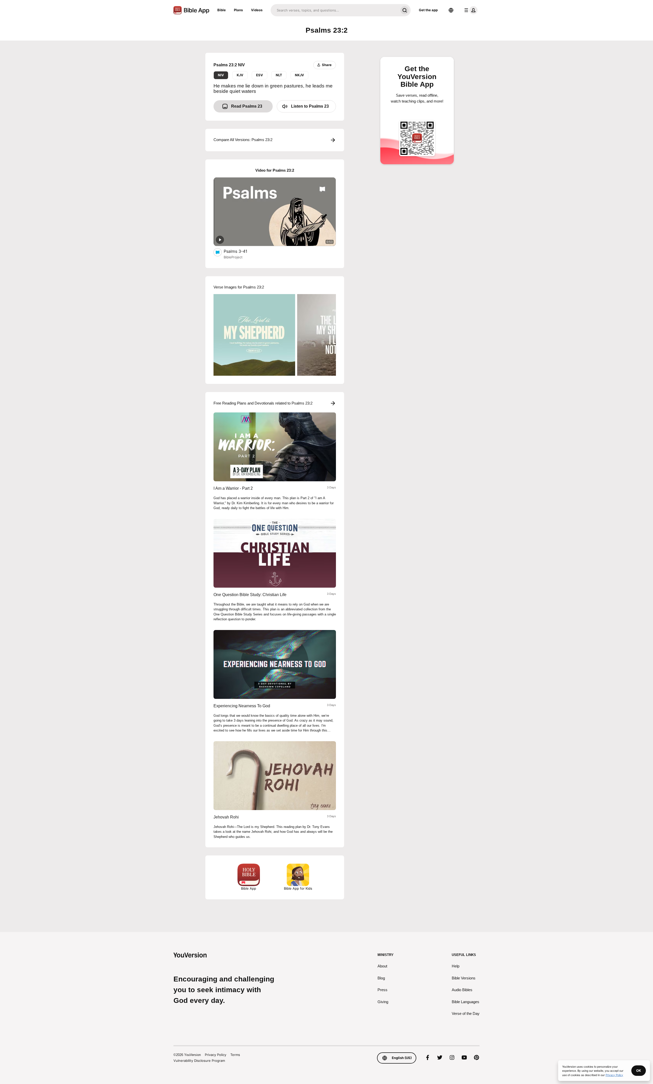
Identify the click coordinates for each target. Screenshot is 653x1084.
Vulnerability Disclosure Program (199, 1060)
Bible (221, 10)
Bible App (248, 888)
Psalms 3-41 (241, 251)
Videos (256, 10)
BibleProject (233, 257)
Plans (238, 10)
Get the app (428, 10)
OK (638, 1070)
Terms (235, 1055)
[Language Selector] (451, 10)
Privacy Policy (215, 1055)
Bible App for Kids (298, 888)
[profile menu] (470, 10)
